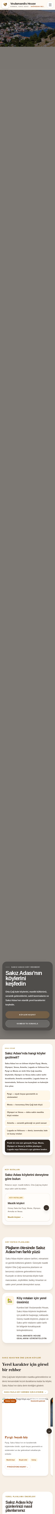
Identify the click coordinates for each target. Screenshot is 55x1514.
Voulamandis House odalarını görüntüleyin (32, 1337)
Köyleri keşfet (27, 1015)
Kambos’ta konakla (27, 1024)
